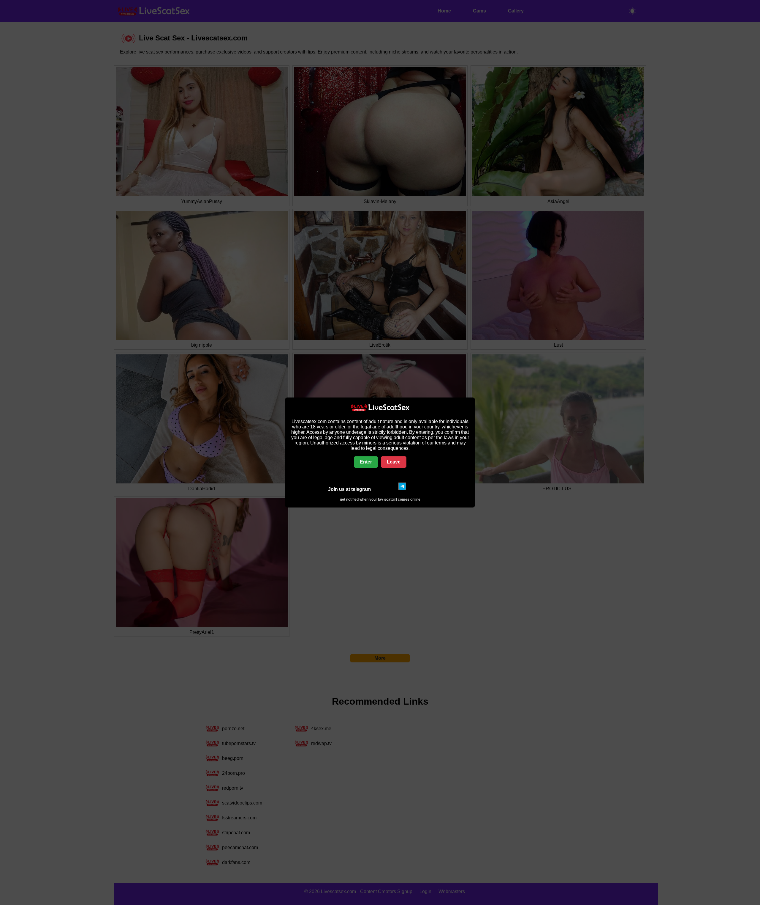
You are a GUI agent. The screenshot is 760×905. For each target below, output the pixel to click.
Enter (366, 461)
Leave (393, 461)
